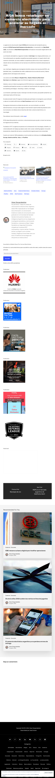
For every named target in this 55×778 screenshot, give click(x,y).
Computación (10, 751)
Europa (43, 191)
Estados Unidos (35, 191)
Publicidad (37, 11)
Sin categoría (45, 768)
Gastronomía (46, 756)
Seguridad (37, 768)
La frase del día (34, 760)
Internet (14, 760)
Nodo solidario (28, 764)
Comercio (17, 11)
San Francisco (18, 194)
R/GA (11, 194)
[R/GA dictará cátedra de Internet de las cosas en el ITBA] (27, 171)
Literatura (14, 764)
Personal (42, 764)
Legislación (7, 764)
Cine (39, 747)
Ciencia (35, 747)
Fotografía (39, 756)
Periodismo (36, 764)
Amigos (25, 747)
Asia (15, 191)
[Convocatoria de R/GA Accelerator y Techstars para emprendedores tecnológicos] (10, 171)
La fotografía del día (23, 760)
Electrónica (21, 756)
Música (20, 764)
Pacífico (6, 194)
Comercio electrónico (23, 191)
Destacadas (39, 751)
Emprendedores (27, 11)
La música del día (44, 760)
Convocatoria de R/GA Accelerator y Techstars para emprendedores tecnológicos (10, 179)
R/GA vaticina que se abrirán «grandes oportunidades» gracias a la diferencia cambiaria (43, 179)
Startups (26, 194)
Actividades (11, 747)
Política (48, 764)
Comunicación (18, 751)
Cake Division (33, 730)
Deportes (32, 751)
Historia (8, 760)
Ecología (46, 751)
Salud (32, 768)
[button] (51, 2)
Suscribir (7, 258)
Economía (13, 547)
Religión (27, 768)
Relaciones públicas (18, 768)
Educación (14, 756)
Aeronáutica (19, 747)
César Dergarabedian (22, 31)
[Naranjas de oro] (15, 491)
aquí (25, 116)
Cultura (26, 751)
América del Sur (8, 191)
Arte (30, 747)
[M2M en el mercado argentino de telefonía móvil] (40, 491)
